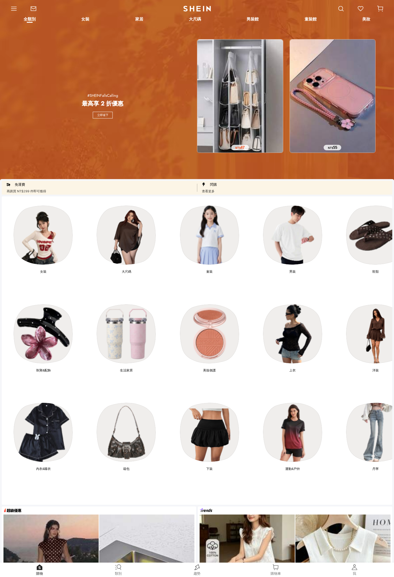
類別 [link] (118, 573)
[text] (240, 148)
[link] (37, 8)
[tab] (29, 19)
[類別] (12, 8)
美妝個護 (209, 370)
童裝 (209, 271)
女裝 (43, 271)
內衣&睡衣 (43, 468)
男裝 (292, 271)
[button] (380, 8)
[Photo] (43, 235)
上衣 (292, 370)
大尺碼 (126, 271)
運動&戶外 (292, 468)
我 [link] (354, 573)
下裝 (209, 468)
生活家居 (126, 370)
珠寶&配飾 (43, 370)
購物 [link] (39, 573)
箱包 (126, 468)
